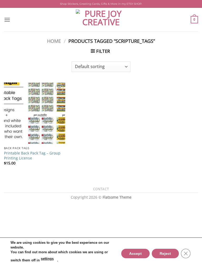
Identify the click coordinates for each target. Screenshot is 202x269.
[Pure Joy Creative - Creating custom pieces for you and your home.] (101, 19)
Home (54, 41)
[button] (7, 19)
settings (47, 259)
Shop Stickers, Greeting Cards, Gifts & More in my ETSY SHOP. (101, 3)
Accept (135, 253)
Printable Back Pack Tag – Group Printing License (32, 156)
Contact (101, 189)
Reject (165, 253)
